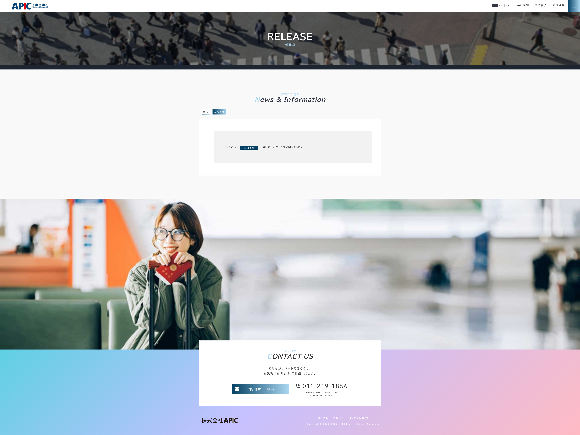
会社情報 (523, 5)
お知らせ (219, 112)
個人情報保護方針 (359, 418)
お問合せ (559, 5)
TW (508, 5)
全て (206, 112)
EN (501, 5)
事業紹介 (541, 5)
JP (495, 5)
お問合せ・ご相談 (261, 389)
